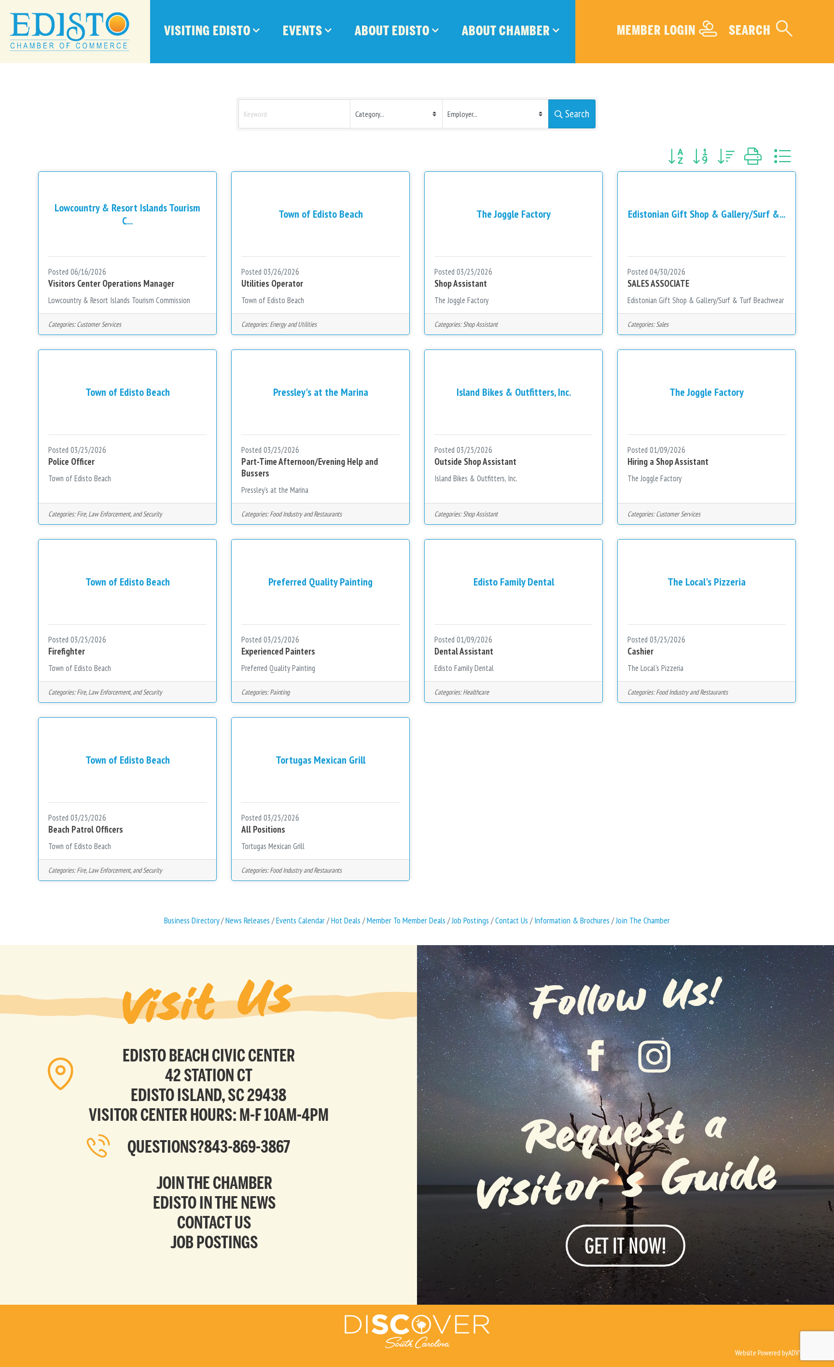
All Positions (263, 829)
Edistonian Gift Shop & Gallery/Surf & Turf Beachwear (705, 300)
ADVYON (799, 1352)
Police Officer (71, 461)
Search (750, 30)
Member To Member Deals (406, 920)
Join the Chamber (214, 1183)
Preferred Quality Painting (278, 668)
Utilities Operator (272, 283)
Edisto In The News (214, 1203)
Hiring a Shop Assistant (668, 461)
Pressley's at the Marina (274, 490)
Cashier (640, 651)
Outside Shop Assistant (475, 461)
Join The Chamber (643, 920)
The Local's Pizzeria (655, 668)
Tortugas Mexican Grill (273, 846)
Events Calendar (300, 920)
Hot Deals (346, 920)
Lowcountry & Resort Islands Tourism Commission (119, 300)
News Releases (247, 920)
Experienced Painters (278, 651)
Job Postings (470, 920)
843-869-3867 (247, 1147)
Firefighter (66, 651)
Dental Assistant (463, 651)
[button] (675, 156)
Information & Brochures (572, 920)
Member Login (656, 30)
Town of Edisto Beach (272, 300)
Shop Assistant (460, 283)
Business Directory (191, 920)
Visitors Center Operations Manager (111, 283)
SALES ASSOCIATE (658, 283)
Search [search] (577, 113)
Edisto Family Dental (464, 668)
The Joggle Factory (461, 300)
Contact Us (511, 920)
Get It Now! (625, 1245)
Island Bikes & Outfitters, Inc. (475, 478)
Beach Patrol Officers (85, 829)
